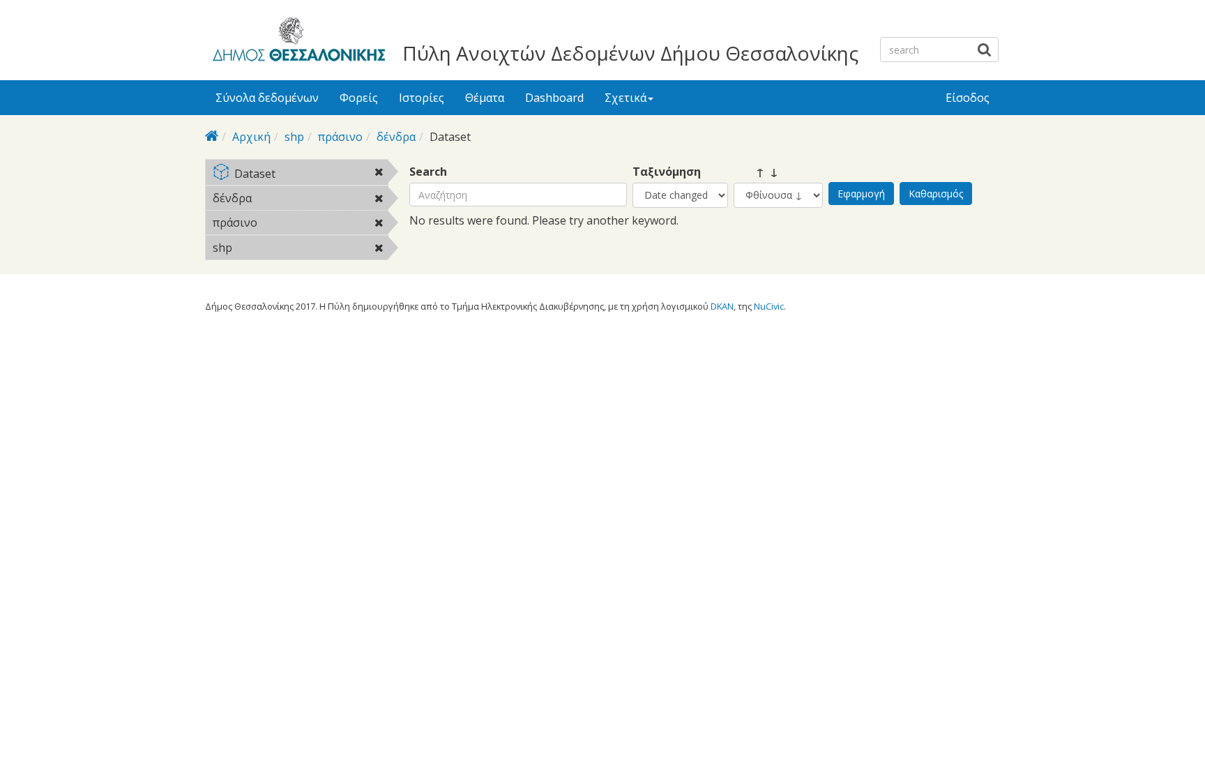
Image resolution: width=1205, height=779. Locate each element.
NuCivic (769, 306)
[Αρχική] (296, 42)
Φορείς (359, 97)
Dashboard (554, 97)
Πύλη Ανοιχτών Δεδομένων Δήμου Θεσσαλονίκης (630, 53)
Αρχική (251, 136)
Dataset (310, 175)
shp (294, 136)
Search (428, 172)
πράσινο (340, 136)
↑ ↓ (756, 172)
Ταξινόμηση (666, 172)
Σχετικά (625, 97)
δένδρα (396, 136)
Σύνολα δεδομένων (267, 97)
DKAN (722, 306)
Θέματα (484, 97)
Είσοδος (968, 97)
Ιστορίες (421, 97)
